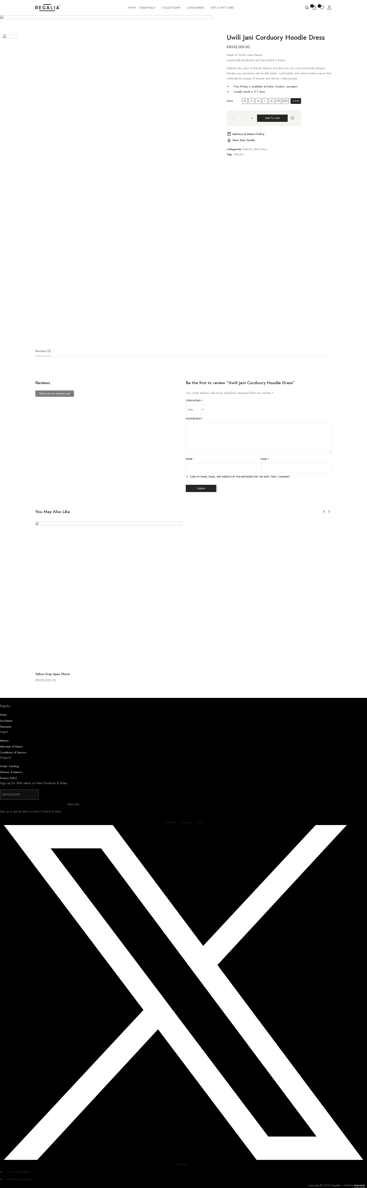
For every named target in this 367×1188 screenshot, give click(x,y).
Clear (295, 100)
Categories (195, 7)
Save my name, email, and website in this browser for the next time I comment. (240, 477)
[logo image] (47, 7)
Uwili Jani (238, 154)
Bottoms (247, 149)
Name (190, 459)
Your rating (194, 400)
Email (265, 459)
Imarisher (359, 1185)
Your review (194, 419)
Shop (132, 7)
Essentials (147, 7)
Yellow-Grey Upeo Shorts (52, 674)
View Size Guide (243, 140)
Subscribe (73, 804)
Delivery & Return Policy (248, 134)
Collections (171, 7)
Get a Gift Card (222, 7)
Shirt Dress (260, 149)
